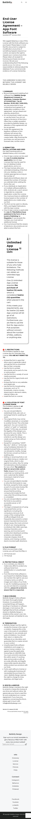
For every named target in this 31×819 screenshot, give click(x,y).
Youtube (15, 802)
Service (15, 764)
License (15, 761)
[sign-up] (26, 744)
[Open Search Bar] (21, 2)
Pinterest (15, 789)
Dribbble (15, 786)
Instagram (15, 780)
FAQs (15, 770)
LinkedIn (15, 805)
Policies (15, 767)
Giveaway (15, 758)
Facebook (15, 799)
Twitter (15, 808)
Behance (15, 783)
